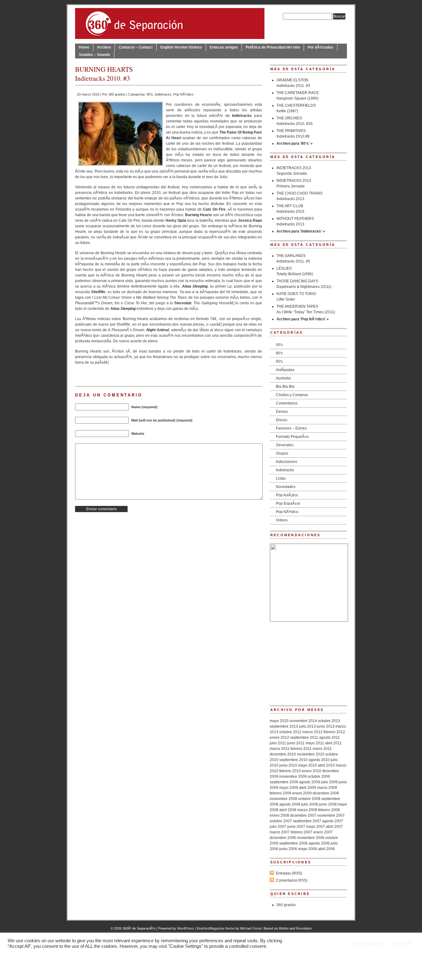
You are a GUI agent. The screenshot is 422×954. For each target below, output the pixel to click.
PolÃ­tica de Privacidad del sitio (273, 47)
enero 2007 (323, 832)
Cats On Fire (214, 209)
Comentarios (287, 403)
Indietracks (163, 94)
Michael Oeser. (251, 928)
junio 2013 (326, 726)
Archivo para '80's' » (294, 143)
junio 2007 (296, 826)
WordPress (185, 928)
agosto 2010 (319, 760)
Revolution (304, 928)
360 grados (116, 94)
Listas (281, 478)
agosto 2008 (289, 804)
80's (150, 94)
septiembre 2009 (284, 782)
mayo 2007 (315, 826)
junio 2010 (288, 765)
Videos (282, 520)
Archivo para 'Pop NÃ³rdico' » (302, 319)
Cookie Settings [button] (367, 943)
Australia (283, 378)
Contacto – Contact (136, 47)
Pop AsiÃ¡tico (287, 495)
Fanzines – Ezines (291, 428)
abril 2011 (333, 743)
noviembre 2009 (293, 776)
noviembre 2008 (283, 799)
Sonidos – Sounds (94, 55)
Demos (282, 411)
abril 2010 (326, 765)
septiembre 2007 (307, 821)
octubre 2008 (309, 799)
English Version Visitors (181, 47)
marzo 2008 (307, 810)
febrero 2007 (301, 832)
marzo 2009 (327, 787)
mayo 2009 (288, 787)
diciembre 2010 (283, 754)
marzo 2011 (279, 749)
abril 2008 (287, 810)
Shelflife (98, 292)
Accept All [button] (401, 943)
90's (279, 361)
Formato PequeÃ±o (292, 436)
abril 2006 (326, 849)
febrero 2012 (334, 732)
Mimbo (284, 928)
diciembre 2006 (283, 838)
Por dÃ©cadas (320, 47)
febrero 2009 (280, 793)
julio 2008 (309, 804)
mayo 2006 (307, 849)
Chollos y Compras (292, 395)
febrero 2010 (290, 771)
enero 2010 (311, 771)
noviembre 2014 (303, 721)
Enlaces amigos (224, 47)
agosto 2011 (329, 737)
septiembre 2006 (293, 843)
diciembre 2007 (303, 815)
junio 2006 (288, 849)
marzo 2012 (312, 732)
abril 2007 (334, 826)
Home (84, 47)
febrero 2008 (329, 810)
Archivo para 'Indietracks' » (300, 231)
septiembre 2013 (284, 726)
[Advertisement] (308, 660)
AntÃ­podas (285, 370)
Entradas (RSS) (289, 873)
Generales (284, 445)
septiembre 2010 (293, 760)
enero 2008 (279, 815)
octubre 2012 (290, 732)
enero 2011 (322, 749)
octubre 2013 (329, 721)
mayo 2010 (307, 765)
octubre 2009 (319, 776)
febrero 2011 (301, 749)
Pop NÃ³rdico (183, 94)
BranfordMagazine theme (215, 928)
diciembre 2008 (326, 793)
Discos (281, 420)
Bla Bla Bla (285, 386)
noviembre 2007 (331, 815)
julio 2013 (307, 726)
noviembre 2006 (310, 838)
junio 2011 (296, 743)
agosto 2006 (319, 843)
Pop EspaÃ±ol (288, 503)
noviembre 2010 (310, 754)
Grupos (282, 453)
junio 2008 (328, 804)
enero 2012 (279, 737)
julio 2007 (278, 826)
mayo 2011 (315, 743)
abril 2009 (307, 787)
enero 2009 (302, 793)
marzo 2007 (280, 832)
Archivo (104, 47)
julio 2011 (278, 743)
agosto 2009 (309, 782)
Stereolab (182, 303)
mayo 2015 (279, 721)
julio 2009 (329, 782)
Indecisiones (286, 462)
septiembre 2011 (304, 737)
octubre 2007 (281, 821)
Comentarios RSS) (291, 880)
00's (279, 345)
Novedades (285, 487)
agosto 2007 (332, 821)
